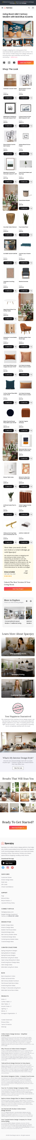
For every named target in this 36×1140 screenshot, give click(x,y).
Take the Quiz (18, 768)
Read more (14, 57)
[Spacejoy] (8, 7)
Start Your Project (25, 62)
